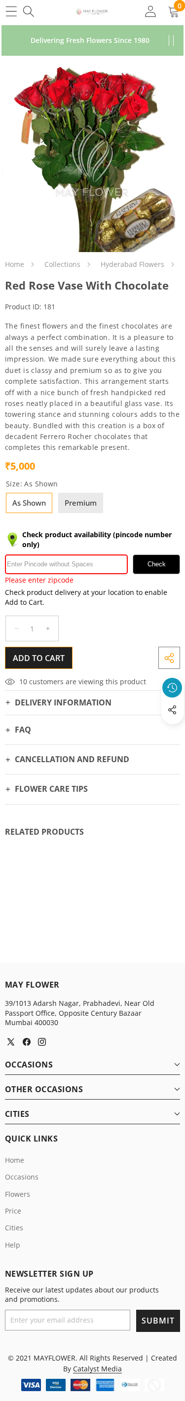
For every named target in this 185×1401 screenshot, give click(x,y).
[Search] (28, 11)
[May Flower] (92, 11)
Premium (81, 503)
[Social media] (172, 710)
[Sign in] (150, 11)
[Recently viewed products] (172, 688)
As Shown (29, 503)
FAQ (23, 729)
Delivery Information (63, 702)
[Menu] (11, 11)
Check (157, 564)
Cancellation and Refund (72, 759)
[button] (173, 732)
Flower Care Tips (51, 788)
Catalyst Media (97, 1368)
